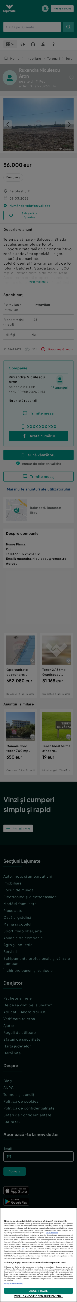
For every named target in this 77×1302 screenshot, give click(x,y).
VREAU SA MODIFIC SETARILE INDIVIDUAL (38, 1296)
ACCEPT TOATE (38, 1290)
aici (23, 1249)
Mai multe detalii (52, 1233)
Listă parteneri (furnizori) (13, 1283)
